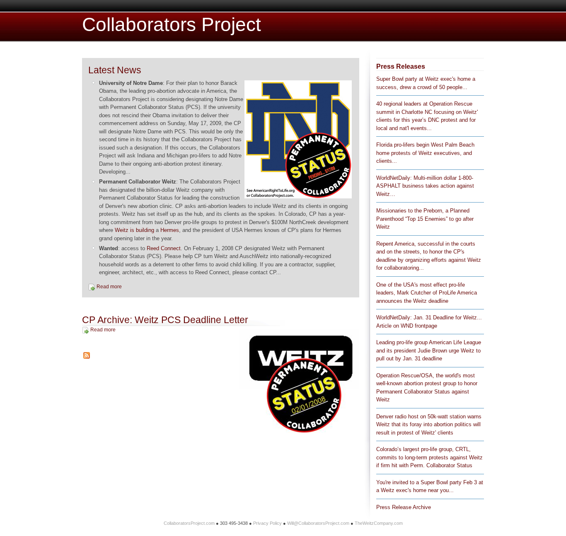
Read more (109, 287)
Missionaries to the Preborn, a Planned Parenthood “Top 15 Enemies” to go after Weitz (425, 219)
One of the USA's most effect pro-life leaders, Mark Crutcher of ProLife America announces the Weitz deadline (426, 293)
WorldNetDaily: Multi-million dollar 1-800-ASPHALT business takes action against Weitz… (425, 186)
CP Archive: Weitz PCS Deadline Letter (165, 319)
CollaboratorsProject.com (189, 523)
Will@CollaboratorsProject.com (318, 523)
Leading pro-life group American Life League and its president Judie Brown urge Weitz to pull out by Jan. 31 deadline (428, 350)
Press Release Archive (403, 507)
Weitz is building (134, 230)
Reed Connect (164, 248)
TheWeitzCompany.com (379, 523)
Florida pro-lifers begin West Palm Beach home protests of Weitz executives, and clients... (425, 153)
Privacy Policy (267, 523)
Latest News (114, 70)
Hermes (169, 230)
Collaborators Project (171, 24)
